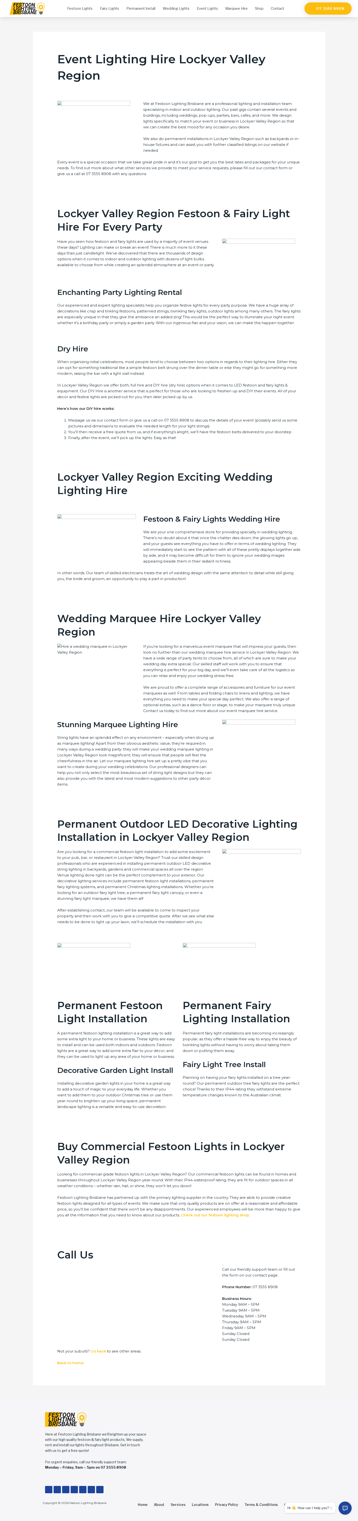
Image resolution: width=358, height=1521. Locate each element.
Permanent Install (140, 8)
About (159, 1504)
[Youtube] (65, 1489)
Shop (259, 8)
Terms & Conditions (261, 1504)
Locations (200, 1504)
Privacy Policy (226, 1504)
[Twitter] (57, 1489)
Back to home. (70, 1363)
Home (143, 1504)
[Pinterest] (82, 1489)
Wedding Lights (176, 8)
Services (178, 1504)
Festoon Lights (80, 8)
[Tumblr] (91, 1489)
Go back (98, 1351)
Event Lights (207, 8)
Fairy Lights (109, 8)
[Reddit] (100, 1489)
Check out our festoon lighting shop (215, 1215)
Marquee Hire (236, 8)
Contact (277, 8)
